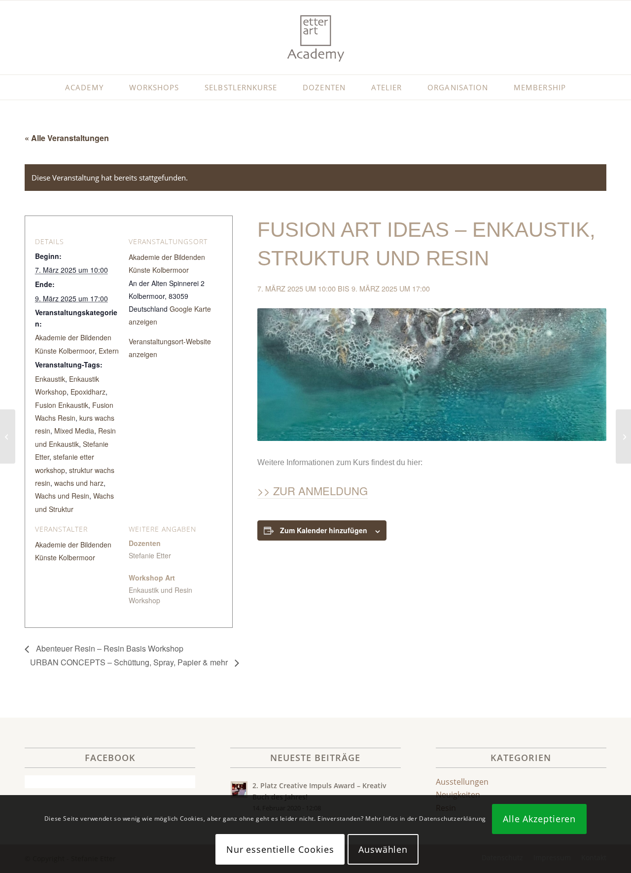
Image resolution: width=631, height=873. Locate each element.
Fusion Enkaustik (61, 405)
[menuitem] (84, 87)
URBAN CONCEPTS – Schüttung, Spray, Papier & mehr (130, 662)
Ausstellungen (462, 781)
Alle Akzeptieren (539, 819)
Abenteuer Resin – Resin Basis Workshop (108, 648)
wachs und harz (79, 483)
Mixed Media (74, 431)
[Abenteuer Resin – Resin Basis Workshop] (7, 436)
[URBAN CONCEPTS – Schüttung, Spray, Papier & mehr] (623, 436)
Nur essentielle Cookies (280, 849)
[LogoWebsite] (315, 37)
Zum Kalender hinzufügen (323, 530)
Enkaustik (50, 379)
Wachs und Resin (62, 496)
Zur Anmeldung (320, 490)
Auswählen (383, 849)
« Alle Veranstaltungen (67, 138)
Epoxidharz (87, 392)
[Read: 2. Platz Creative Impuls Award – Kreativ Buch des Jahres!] (239, 790)
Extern (109, 351)
